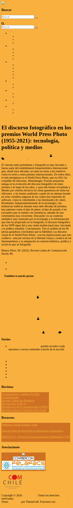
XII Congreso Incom (20, 45)
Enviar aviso (23, 103)
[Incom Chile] (2, 20)
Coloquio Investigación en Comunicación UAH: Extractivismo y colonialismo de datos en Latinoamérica (40, 264)
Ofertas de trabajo (25, 96)
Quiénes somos (17, 33)
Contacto (14, 99)
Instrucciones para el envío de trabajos (37, 52)
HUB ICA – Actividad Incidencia (34, 112)
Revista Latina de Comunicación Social (24, 410)
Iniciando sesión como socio (24, 346)
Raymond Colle (62, 155)
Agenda (20, 93)
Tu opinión (15, 374)
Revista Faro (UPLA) (14, 403)
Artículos (14, 80)
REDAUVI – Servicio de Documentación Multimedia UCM (36, 436)
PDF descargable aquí (26, 253)
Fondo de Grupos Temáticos (31, 64)
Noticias (13, 90)
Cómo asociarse (24, 39)
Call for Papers (24, 84)
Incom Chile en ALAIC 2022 (27, 268)
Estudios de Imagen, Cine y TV (33, 71)
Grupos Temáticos (19, 370)
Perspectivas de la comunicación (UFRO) (25, 406)
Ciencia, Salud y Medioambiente (34, 74)
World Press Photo (39, 158)
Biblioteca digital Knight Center (20, 424)
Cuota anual (22, 42)
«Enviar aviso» (17, 352)
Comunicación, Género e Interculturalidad (39, 68)
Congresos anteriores (27, 58)
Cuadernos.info (10, 397)
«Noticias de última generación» (24, 325)
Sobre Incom (23, 36)
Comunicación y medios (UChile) (21, 394)
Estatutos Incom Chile (21, 377)
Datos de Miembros (19, 367)
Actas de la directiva (20, 361)
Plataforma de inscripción (30, 49)
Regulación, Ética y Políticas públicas (37, 77)
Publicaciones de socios (29, 87)
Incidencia (14, 106)
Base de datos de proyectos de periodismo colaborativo (32, 430)
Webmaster (46, 297)
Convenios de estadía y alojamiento (35, 55)
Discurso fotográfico (15, 158)
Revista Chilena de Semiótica (18, 400)
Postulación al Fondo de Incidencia (35, 109)
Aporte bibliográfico (20, 364)
